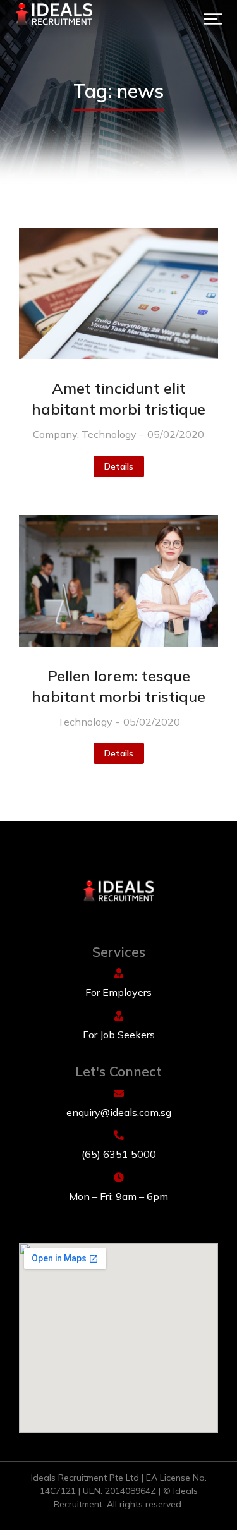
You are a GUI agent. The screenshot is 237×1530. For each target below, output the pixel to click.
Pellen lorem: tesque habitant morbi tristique (118, 686)
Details (118, 466)
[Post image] (118, 293)
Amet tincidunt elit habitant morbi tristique (118, 399)
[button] (213, 19)
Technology (109, 434)
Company (55, 434)
